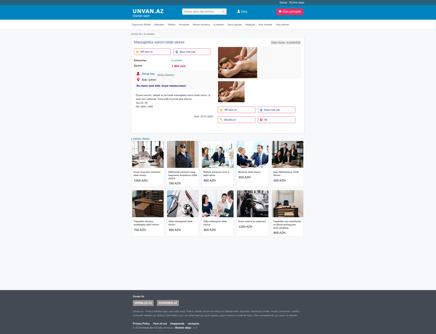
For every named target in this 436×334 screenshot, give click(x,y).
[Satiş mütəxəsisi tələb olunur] (217, 203)
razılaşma (193, 323)
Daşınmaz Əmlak (141, 24)
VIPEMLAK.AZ (143, 302)
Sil (265, 119)
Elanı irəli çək (187, 51)
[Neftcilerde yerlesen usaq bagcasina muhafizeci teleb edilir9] (183, 154)
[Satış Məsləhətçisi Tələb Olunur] (287, 154)
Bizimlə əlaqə (296, 2)
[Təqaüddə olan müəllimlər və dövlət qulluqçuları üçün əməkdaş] (287, 203)
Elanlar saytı (141, 16)
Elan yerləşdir (291, 11)
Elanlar (283, 2)
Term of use (160, 323)
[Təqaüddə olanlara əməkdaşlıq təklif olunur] (148, 203)
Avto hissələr (265, 24)
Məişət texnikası (201, 24)
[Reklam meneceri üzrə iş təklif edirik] (217, 154)
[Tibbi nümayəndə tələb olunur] (183, 203)
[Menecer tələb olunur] (252, 154)
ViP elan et (146, 51)
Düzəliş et (230, 119)
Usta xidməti (282, 24)
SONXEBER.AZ (168, 302)
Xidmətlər (159, 24)
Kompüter (184, 24)
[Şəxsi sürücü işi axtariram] (252, 203)
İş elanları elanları (140, 138)
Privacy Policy (141, 323)
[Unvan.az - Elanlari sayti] (148, 10)
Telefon (171, 24)
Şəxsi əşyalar (235, 24)
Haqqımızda (177, 323)
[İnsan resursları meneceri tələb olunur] (148, 154)
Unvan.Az (136, 34)
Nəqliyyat (250, 24)
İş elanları (219, 24)
